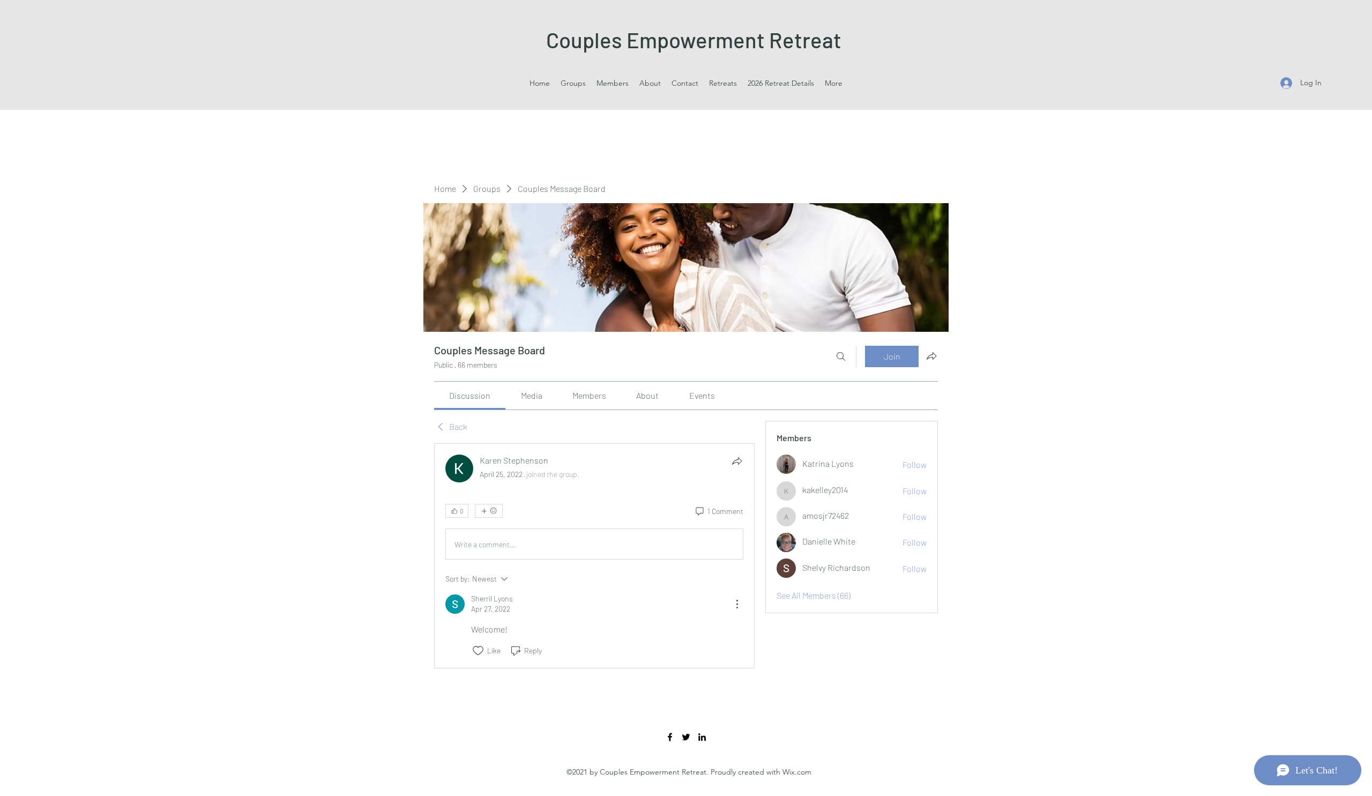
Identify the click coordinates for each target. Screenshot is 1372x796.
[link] (469, 395)
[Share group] (931, 355)
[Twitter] (686, 737)
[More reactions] (489, 511)
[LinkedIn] (702, 737)
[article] (594, 555)
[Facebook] (670, 737)
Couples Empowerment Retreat (693, 40)
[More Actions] (736, 604)
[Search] (840, 356)
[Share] (736, 461)
